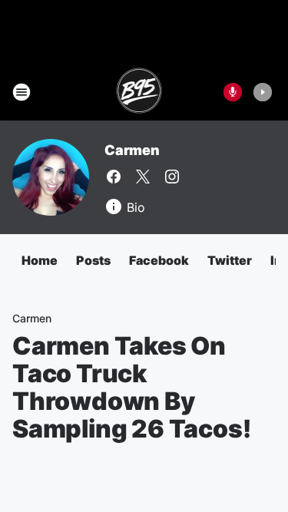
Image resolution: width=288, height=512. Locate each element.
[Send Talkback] (232, 92)
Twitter (229, 260)
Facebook (159, 260)
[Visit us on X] (143, 176)
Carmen (132, 150)
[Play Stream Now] (262, 92)
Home (40, 260)
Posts (93, 260)
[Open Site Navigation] (21, 92)
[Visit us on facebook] (113, 176)
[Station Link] (139, 92)
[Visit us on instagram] (172, 176)
